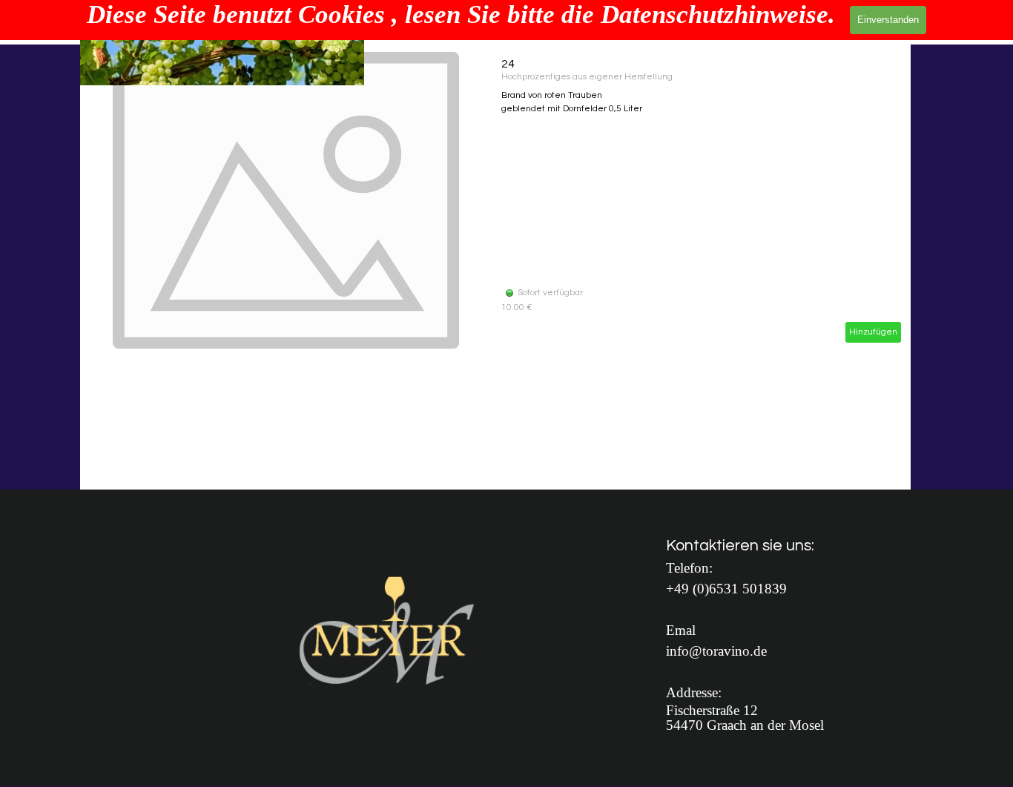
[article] (495, 200)
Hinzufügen (873, 332)
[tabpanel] (758, 633)
